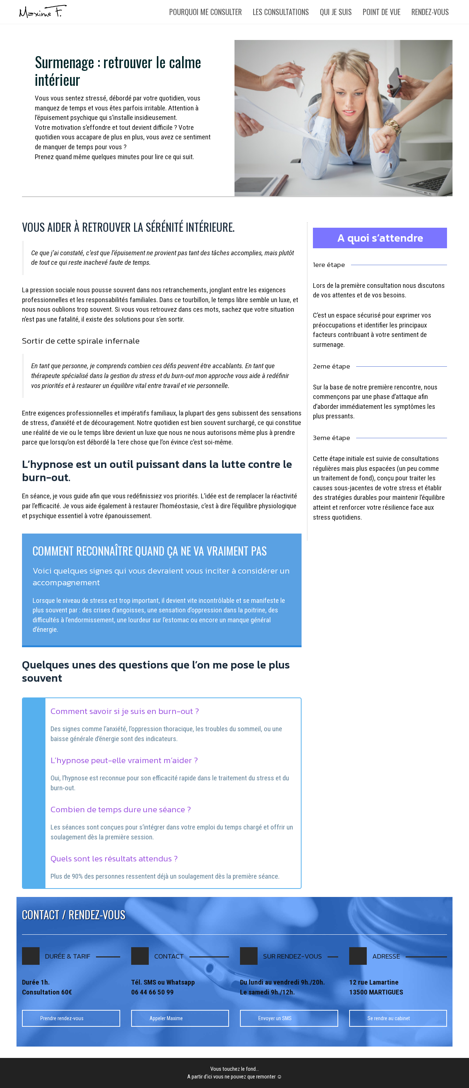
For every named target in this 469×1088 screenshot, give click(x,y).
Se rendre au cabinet (389, 1018)
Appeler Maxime (166, 1018)
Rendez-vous (430, 11)
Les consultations (281, 11)
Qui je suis (336, 11)
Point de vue (381, 11)
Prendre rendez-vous (62, 1018)
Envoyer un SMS (275, 1018)
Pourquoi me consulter (205, 11)
